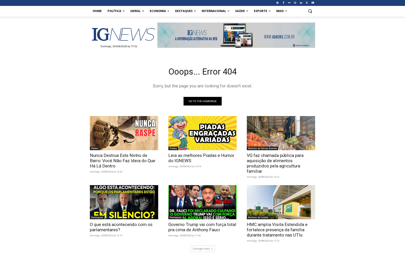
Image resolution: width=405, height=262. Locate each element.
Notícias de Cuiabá (258, 217)
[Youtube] (312, 3)
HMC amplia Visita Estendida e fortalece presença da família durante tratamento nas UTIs (277, 230)
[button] (310, 11)
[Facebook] (283, 3)
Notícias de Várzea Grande (262, 148)
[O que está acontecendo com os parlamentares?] (124, 202)
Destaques (97, 217)
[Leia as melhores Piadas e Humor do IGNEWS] (202, 133)
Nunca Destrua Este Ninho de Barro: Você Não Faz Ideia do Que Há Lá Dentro (122, 160)
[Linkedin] (301, 3)
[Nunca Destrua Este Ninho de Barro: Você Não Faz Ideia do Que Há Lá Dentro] (124, 133)
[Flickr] (289, 3)
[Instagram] (295, 3)
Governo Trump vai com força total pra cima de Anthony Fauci (202, 227)
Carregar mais (201, 248)
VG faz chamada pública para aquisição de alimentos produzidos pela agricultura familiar (275, 163)
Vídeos (95, 148)
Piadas (173, 148)
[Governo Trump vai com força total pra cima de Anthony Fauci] (202, 202)
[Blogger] (277, 3)
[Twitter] (306, 3)
